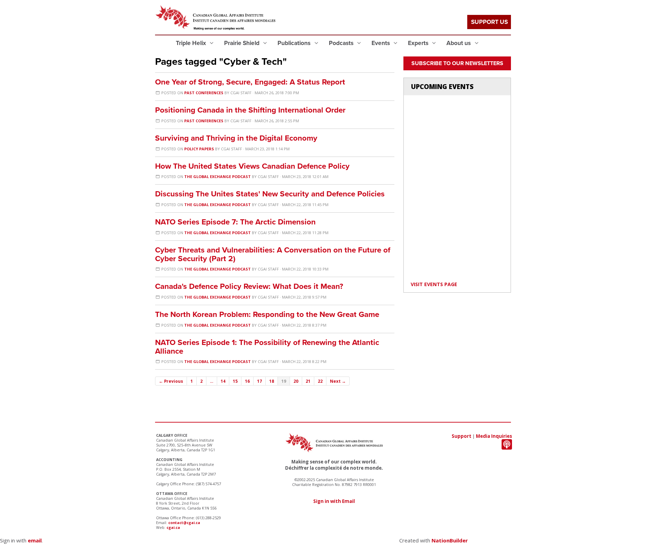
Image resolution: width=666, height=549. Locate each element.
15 (235, 381)
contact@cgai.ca (184, 522)
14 (223, 381)
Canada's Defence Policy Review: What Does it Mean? (249, 286)
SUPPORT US (489, 22)
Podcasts (342, 43)
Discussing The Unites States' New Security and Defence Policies (270, 193)
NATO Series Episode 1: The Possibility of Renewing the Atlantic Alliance (267, 347)
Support (461, 436)
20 (295, 381)
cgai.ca (173, 527)
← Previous (171, 381)
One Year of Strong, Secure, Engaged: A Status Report (250, 82)
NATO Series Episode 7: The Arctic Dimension (235, 222)
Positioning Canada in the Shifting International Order (250, 110)
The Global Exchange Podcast (217, 176)
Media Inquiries (494, 436)
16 (247, 381)
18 (271, 381)
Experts (419, 43)
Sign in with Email (334, 501)
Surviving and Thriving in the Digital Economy (236, 138)
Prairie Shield (242, 43)
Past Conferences (203, 92)
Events (381, 43)
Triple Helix (191, 43)
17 (259, 381)
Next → (338, 381)
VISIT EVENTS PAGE (434, 284)
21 (308, 381)
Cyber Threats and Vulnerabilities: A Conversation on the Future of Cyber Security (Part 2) (272, 254)
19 (283, 381)
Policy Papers (199, 148)
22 (320, 381)
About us (459, 43)
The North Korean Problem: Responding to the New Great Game (267, 314)
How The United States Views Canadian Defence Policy (252, 166)
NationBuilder (450, 540)
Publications (295, 43)
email (35, 540)
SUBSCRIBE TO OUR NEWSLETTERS (457, 63)
